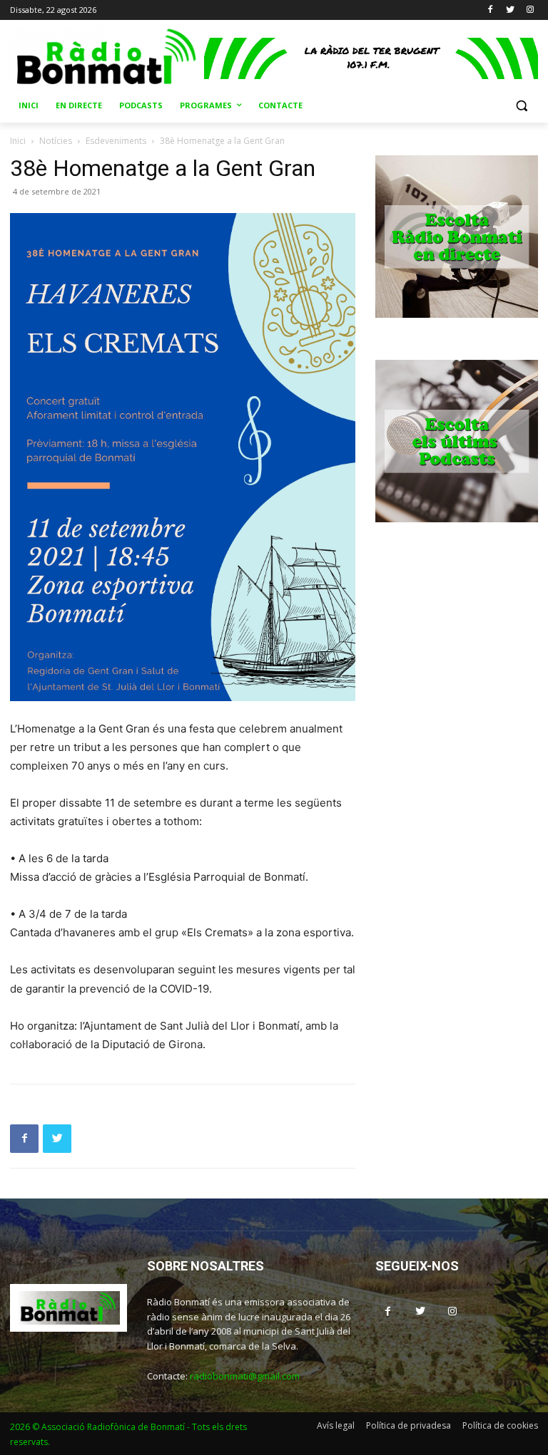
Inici (18, 141)
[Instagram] (530, 10)
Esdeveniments (116, 141)
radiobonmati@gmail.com (245, 1375)
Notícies (55, 141)
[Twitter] (510, 10)
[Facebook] (490, 10)
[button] (521, 106)
